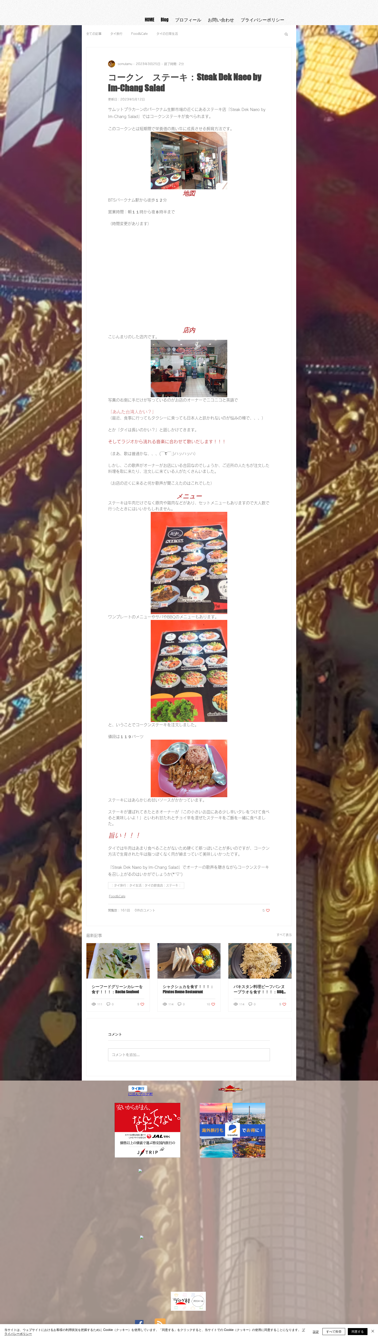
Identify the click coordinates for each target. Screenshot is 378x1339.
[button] (286, 34)
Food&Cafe (139, 33)
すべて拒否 (333, 1331)
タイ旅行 (116, 33)
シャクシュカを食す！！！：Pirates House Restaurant (188, 989)
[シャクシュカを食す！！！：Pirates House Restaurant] (189, 961)
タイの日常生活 (167, 33)
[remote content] (189, 276)
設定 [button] (316, 1331)
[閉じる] (372, 1331)
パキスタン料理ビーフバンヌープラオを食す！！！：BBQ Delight (259, 989)
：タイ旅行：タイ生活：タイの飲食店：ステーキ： (146, 885)
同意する (358, 1331)
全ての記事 (94, 33)
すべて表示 (284, 934)
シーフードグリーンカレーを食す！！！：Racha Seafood (117, 989)
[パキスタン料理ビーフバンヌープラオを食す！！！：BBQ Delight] (260, 961)
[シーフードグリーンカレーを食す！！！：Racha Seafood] (118, 961)
